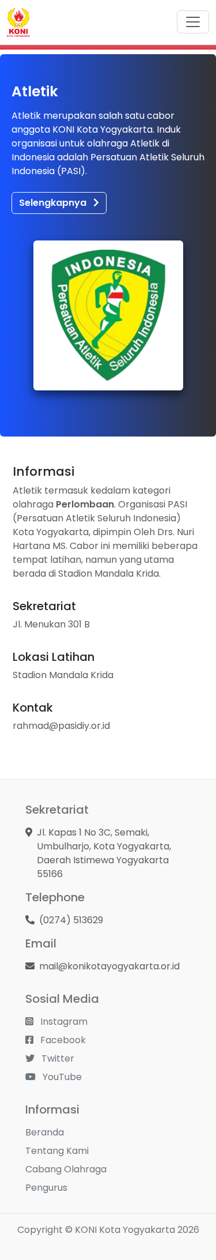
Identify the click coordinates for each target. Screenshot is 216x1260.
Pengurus (46, 1187)
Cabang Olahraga (66, 1169)
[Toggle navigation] (193, 21)
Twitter (56, 1058)
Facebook (62, 1040)
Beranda (44, 1132)
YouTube (61, 1077)
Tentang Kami (57, 1150)
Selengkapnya (54, 202)
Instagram (63, 1021)
